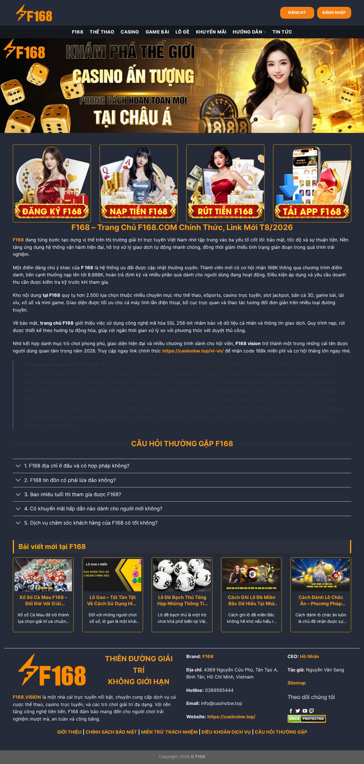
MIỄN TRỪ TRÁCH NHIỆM (169, 732)
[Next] (341, 577)
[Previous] (23, 577)
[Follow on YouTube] (305, 711)
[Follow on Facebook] (291, 711)
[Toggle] (18, 466)
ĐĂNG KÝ (297, 12)
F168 (77, 32)
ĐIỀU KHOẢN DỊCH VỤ (226, 732)
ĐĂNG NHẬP (334, 12)
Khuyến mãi (211, 32)
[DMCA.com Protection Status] (307, 718)
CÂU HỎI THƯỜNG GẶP (281, 732)
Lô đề (182, 32)
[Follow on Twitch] (311, 711)
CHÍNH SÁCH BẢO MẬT (111, 732)
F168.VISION (27, 697)
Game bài (157, 32)
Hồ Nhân (309, 656)
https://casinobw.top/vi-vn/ (193, 351)
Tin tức (282, 32)
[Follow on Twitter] (297, 711)
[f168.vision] (34, 13)
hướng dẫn (247, 32)
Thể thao (102, 32)
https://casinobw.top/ (231, 716)
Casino (130, 32)
